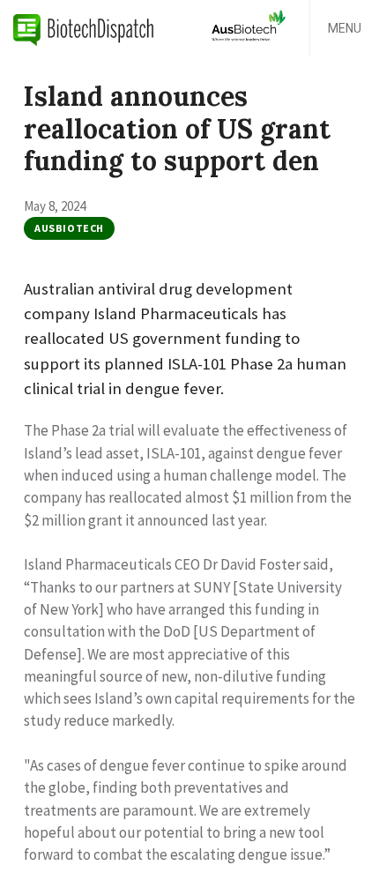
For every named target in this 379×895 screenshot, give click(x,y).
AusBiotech (69, 228)
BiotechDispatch (83, 28)
